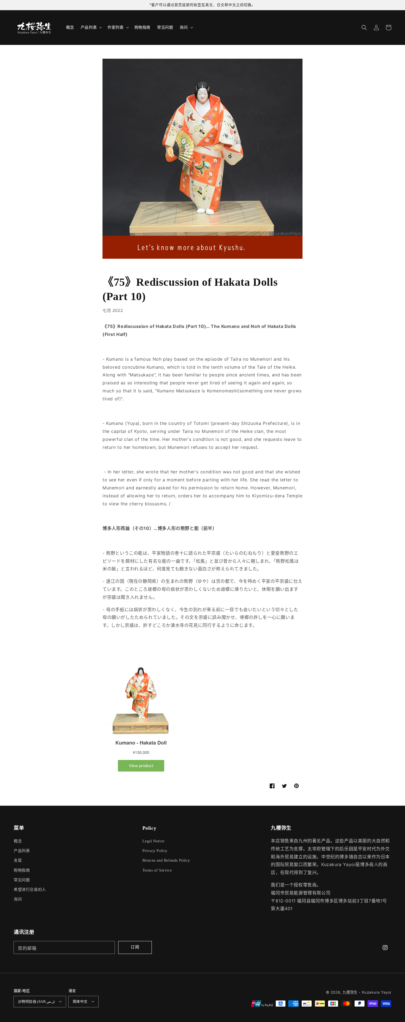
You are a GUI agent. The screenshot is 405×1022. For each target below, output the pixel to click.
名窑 (18, 860)
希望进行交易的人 (30, 890)
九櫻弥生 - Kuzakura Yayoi (366, 992)
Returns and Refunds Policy (166, 860)
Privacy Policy (155, 851)
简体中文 (80, 1001)
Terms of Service (157, 870)
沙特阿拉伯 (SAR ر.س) (36, 1001)
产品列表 (22, 851)
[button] (364, 27)
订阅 (135, 947)
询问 (18, 899)
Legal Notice (153, 841)
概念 (18, 841)
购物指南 (22, 870)
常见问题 (22, 880)
